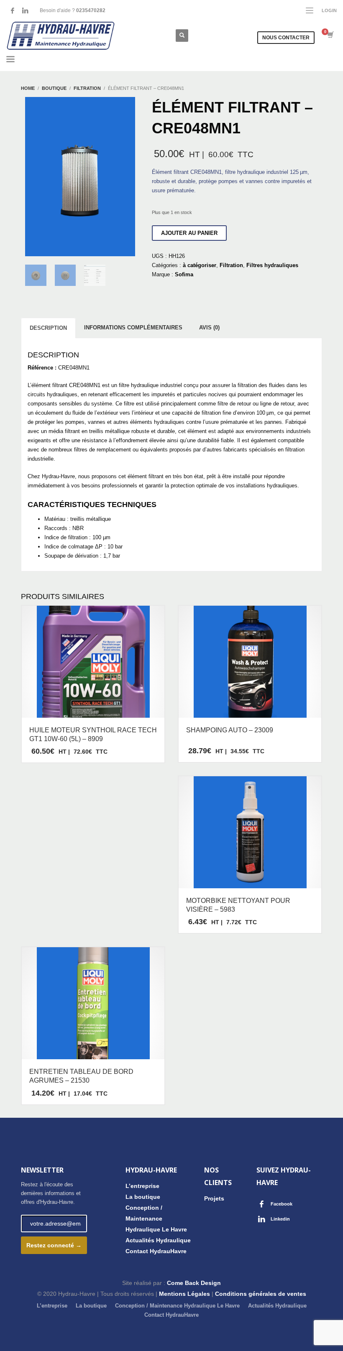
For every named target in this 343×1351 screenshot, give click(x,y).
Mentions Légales (184, 1293)
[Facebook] (12, 10)
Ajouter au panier (189, 233)
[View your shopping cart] (330, 36)
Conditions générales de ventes (260, 1293)
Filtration (231, 265)
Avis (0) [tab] (209, 327)
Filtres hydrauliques (272, 265)
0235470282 (90, 10)
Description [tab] (48, 328)
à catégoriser (199, 265)
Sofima (184, 274)
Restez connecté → (54, 1245)
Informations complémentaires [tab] (133, 327)
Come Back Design (194, 1283)
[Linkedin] (25, 10)
